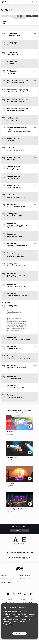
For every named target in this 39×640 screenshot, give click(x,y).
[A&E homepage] (19, 568)
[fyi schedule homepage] (24, 553)
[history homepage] (7, 553)
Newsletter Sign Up (7, 579)
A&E (7, 16)
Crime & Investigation (19, 16)
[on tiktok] (31, 594)
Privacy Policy (8, 624)
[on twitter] (14, 594)
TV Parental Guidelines (26, 602)
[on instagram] (25, 594)
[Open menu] (9, 2)
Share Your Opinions (26, 579)
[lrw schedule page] (28, 558)
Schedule (6, 10)
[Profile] (36, 2)
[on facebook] (8, 594)
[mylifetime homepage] (13, 553)
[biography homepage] (15, 558)
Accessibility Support (26, 599)
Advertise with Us (6, 599)
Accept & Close (18, 633)
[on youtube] (19, 594)
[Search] (32, 2)
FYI (32, 16)
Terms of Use (26, 614)
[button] (6, 22)
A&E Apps (4, 575)
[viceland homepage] (30, 553)
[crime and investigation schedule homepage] (23, 558)
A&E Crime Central (25, 575)
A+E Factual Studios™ (7, 602)
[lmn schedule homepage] (19, 553)
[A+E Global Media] (19, 540)
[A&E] (4, 2)
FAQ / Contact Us (6, 582)
